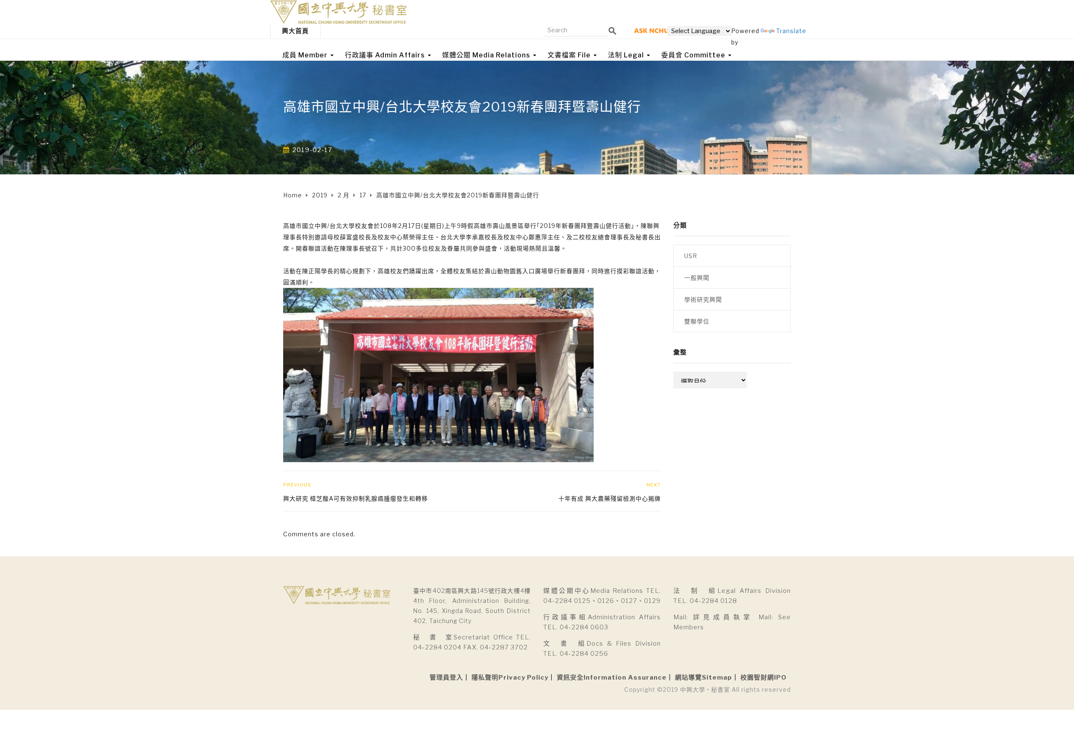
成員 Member (305, 55)
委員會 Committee (693, 55)
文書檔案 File (569, 55)
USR (690, 255)
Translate (791, 30)
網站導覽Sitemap (703, 677)
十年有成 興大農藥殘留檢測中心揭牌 (609, 498)
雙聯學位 (696, 321)
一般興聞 (696, 277)
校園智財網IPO (763, 677)
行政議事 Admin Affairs (385, 55)
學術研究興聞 (703, 299)
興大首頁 (295, 31)
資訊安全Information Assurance (612, 677)
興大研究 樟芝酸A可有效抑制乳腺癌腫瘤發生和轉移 (355, 498)
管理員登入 (446, 677)
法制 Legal (626, 55)
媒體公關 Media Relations (486, 55)
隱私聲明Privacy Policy (510, 677)
